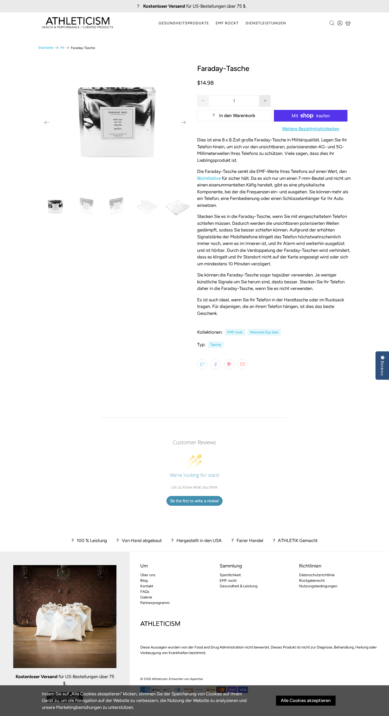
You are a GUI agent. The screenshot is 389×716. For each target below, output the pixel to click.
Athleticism (160, 679)
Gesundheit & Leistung (238, 586)
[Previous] (47, 122)
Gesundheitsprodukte (184, 23)
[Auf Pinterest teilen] (229, 364)
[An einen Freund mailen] (242, 364)
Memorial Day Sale (264, 332)
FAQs (145, 591)
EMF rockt (227, 23)
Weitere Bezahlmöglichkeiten (310, 128)
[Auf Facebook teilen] (216, 364)
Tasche (215, 345)
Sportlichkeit (230, 575)
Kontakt (146, 586)
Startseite (45, 48)
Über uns (147, 575)
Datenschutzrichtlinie (317, 575)
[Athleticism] (77, 23)
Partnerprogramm (155, 603)
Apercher (196, 679)
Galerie (146, 597)
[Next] (183, 122)
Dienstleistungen (266, 23)
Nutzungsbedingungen (318, 586)
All (62, 48)
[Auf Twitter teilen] (202, 364)
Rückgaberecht (312, 580)
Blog (144, 580)
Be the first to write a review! (194, 500)
